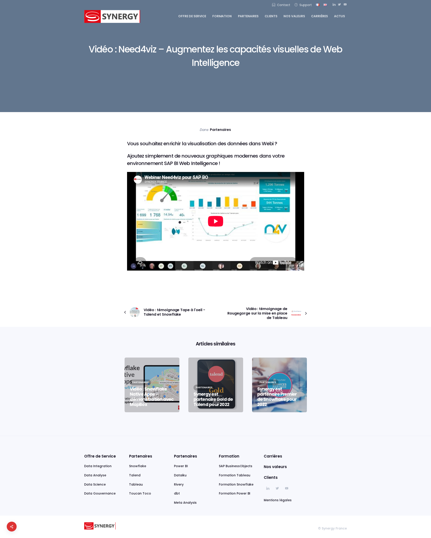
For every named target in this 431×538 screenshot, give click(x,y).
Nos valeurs (294, 16)
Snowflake (137, 466)
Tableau (136, 484)
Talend (135, 475)
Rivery (179, 484)
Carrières (319, 16)
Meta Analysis (185, 502)
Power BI (181, 466)
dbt (177, 493)
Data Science (95, 484)
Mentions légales (278, 500)
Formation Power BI (234, 493)
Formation (222, 16)
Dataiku (180, 475)
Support (305, 5)
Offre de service (192, 16)
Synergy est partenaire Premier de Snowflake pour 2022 (277, 397)
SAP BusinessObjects (235, 466)
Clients (271, 16)
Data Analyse (95, 475)
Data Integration (98, 466)
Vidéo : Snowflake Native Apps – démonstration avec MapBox (152, 397)
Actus (339, 16)
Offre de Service (100, 456)
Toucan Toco (140, 493)
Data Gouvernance (100, 493)
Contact (283, 5)
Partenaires (248, 16)
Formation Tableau (234, 475)
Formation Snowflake (236, 484)
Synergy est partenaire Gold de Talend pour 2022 (213, 399)
